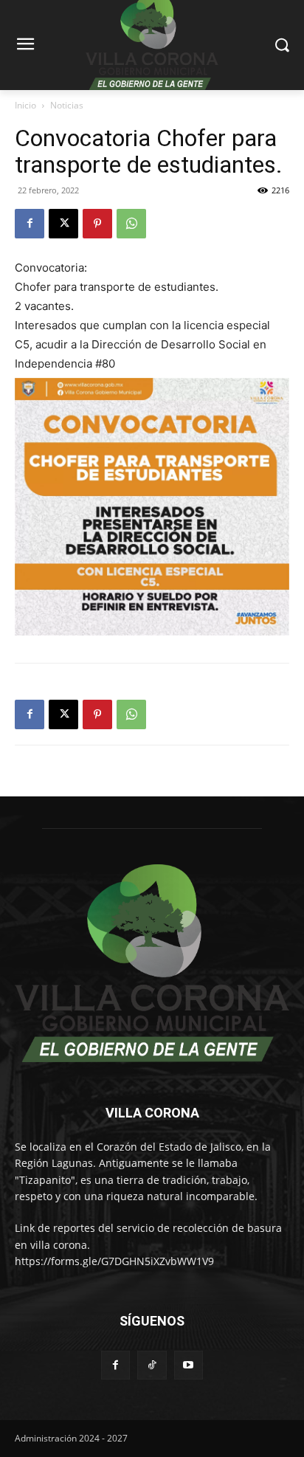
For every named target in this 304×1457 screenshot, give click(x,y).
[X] (63, 223)
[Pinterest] (97, 223)
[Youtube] (188, 1365)
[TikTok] (151, 1365)
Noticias (66, 105)
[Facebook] (29, 223)
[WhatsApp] (131, 223)
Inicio (25, 105)
